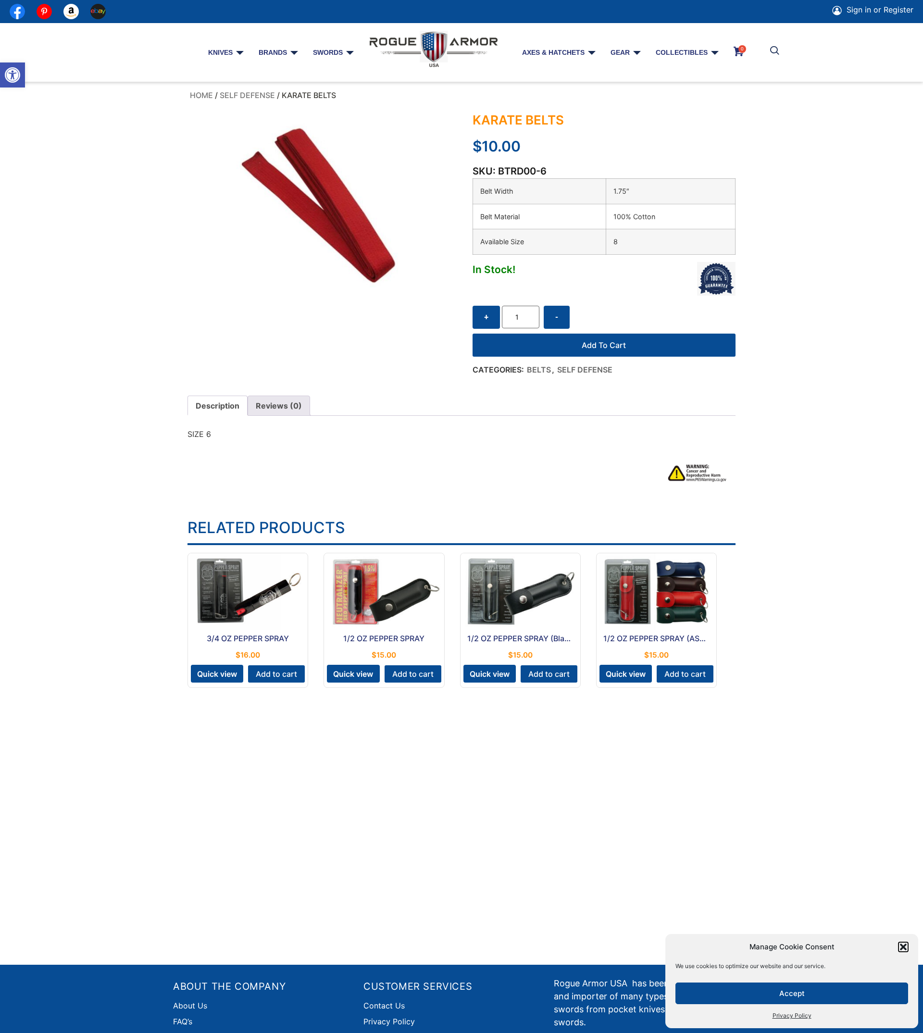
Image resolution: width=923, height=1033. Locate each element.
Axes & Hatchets (553, 52)
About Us (190, 1005)
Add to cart (604, 345)
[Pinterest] (44, 11)
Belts (539, 369)
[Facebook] (17, 11)
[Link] (98, 11)
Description (217, 406)
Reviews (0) (279, 406)
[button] (12, 74)
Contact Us (384, 1005)
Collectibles (682, 52)
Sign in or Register (878, 9)
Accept (792, 993)
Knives (220, 52)
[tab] (217, 406)
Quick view (217, 674)
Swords (328, 52)
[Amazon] (71, 11)
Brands (273, 52)
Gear (620, 52)
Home (201, 95)
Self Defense (247, 95)
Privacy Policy (792, 1015)
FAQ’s (182, 1021)
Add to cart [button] (276, 674)
